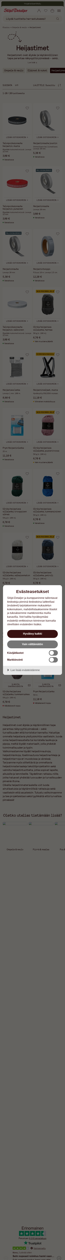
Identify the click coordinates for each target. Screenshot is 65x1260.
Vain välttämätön (32, 644)
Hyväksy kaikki (32, 633)
